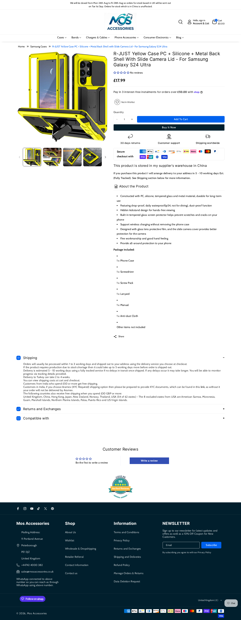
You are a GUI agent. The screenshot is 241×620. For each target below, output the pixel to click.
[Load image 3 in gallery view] (72, 157)
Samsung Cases (38, 46)
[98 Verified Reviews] (120, 499)
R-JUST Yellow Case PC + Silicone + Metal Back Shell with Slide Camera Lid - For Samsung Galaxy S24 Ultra (109, 46)
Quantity (118, 112)
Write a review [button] (149, 460)
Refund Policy (122, 565)
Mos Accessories (37, 613)
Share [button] (121, 336)
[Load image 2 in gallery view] (52, 157)
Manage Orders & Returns (128, 573)
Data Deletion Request (127, 581)
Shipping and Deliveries (127, 556)
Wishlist (69, 540)
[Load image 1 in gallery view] (32, 157)
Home (21, 46)
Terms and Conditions (126, 532)
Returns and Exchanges (127, 548)
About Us (70, 532)
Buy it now (169, 127)
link (203, 386)
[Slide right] (105, 157)
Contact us (71, 573)
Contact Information (77, 565)
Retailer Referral (74, 556)
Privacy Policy (122, 540)
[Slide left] (19, 157)
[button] (180, 22)
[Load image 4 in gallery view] (92, 157)
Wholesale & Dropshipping (80, 548)
